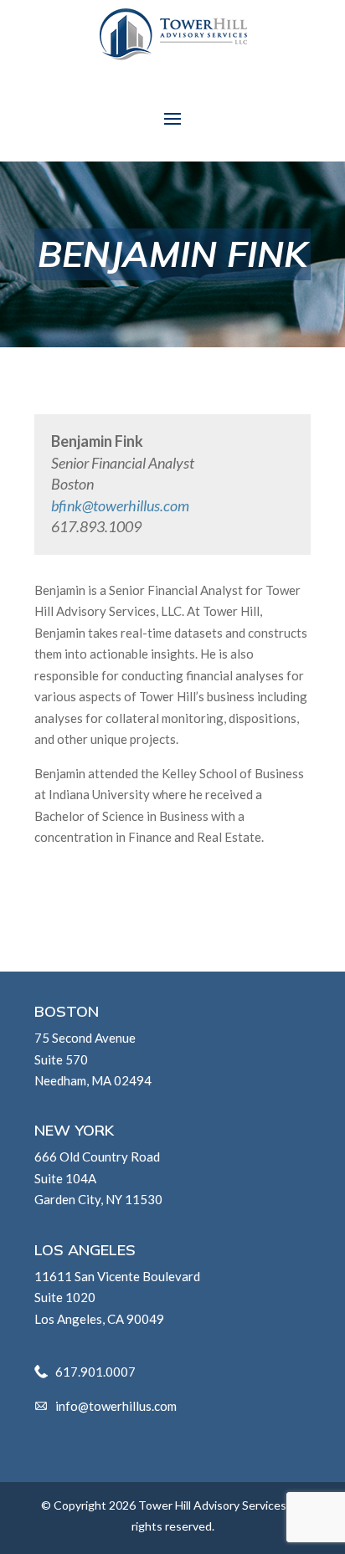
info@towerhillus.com (116, 1405)
